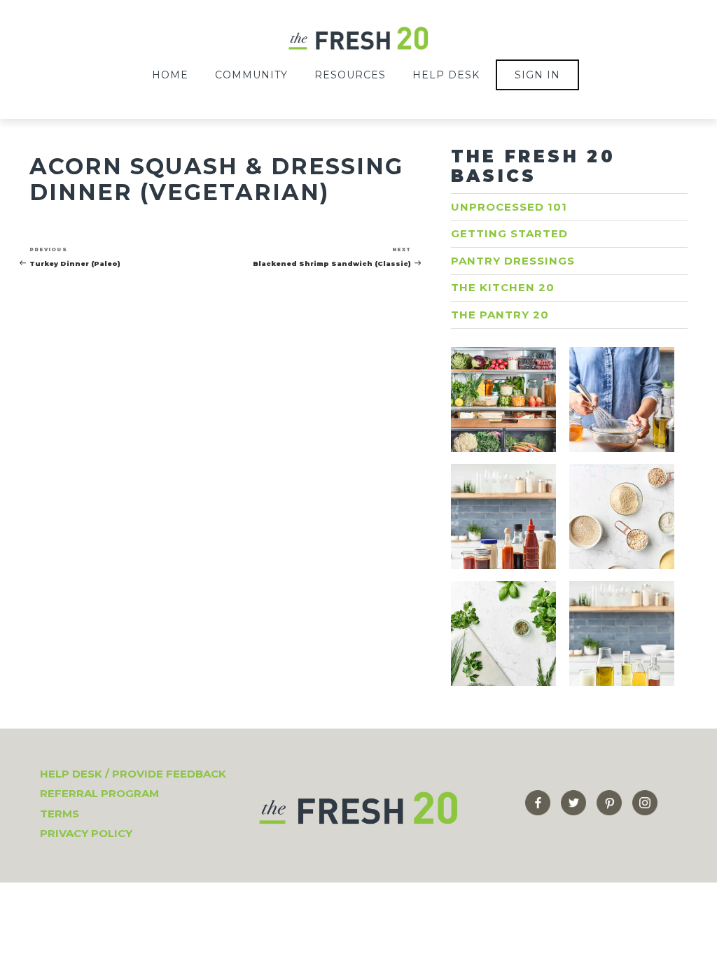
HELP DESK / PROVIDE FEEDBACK (133, 773)
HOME (170, 75)
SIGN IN (537, 75)
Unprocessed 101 (509, 206)
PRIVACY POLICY (86, 833)
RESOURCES (350, 75)
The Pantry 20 (500, 314)
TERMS (59, 813)
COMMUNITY (251, 75)
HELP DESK (446, 75)
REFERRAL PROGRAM (99, 793)
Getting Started (509, 233)
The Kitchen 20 (503, 287)
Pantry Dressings (513, 260)
